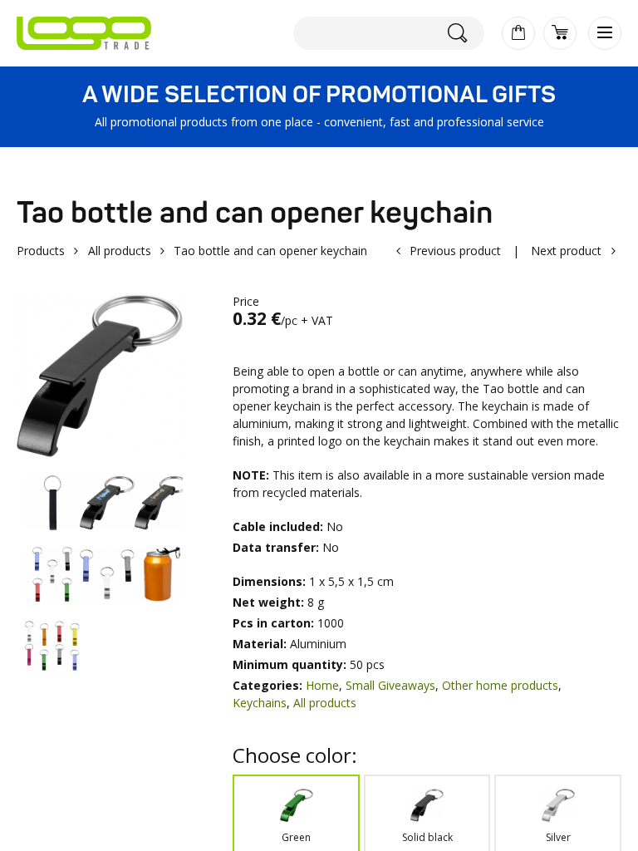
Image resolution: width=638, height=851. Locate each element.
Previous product (455, 250)
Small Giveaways (390, 685)
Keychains (260, 703)
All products (119, 250)
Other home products (500, 685)
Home (322, 685)
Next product (566, 250)
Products (41, 250)
